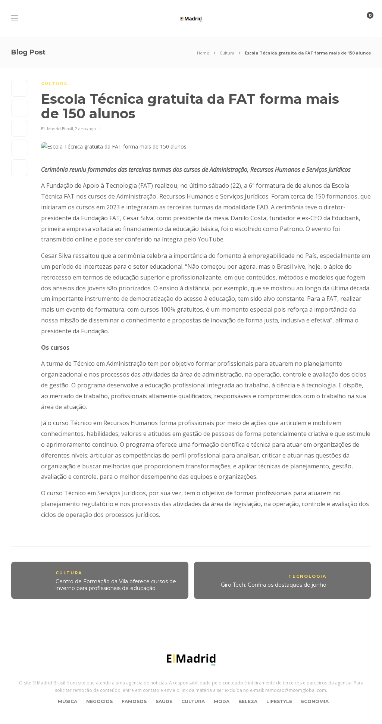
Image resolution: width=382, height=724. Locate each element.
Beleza (247, 701)
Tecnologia (307, 576)
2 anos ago (85, 128)
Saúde (164, 701)
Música (67, 701)
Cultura (227, 53)
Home (203, 53)
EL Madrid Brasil (57, 128)
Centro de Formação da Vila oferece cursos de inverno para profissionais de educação (116, 585)
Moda (221, 701)
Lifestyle (279, 701)
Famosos (134, 701)
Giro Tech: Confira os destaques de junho (273, 584)
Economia (315, 701)
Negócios (99, 701)
